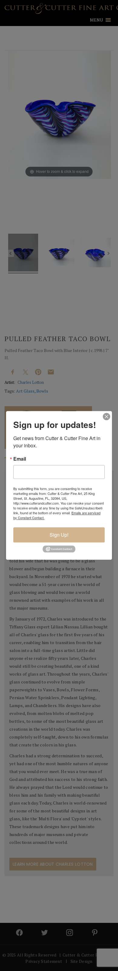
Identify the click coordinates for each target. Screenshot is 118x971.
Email (19, 458)
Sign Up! (59, 534)
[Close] (106, 416)
